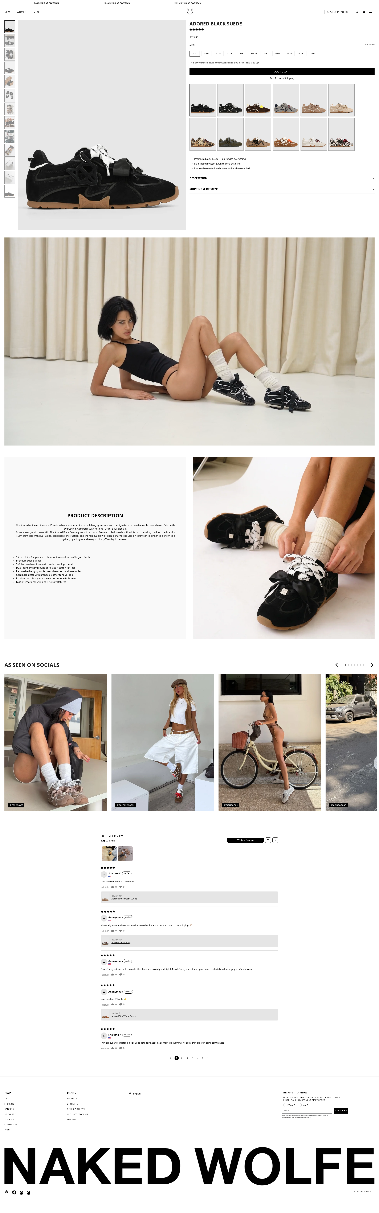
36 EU (195, 54)
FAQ (6, 1098)
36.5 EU (206, 53)
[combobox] (136, 1093)
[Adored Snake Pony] (203, 134)
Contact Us (10, 1124)
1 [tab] (345, 665)
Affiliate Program (77, 1114)
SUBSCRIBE (341, 1110)
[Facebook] (14, 1192)
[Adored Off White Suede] (341, 100)
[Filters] (268, 840)
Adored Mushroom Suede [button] (124, 898)
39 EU (266, 53)
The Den (71, 1119)
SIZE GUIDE (10, 1114)
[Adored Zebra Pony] (341, 134)
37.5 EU (230, 53)
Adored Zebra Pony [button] (120, 942)
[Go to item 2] (125, 853)
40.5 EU (301, 53)
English (137, 1093)
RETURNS (9, 1109)
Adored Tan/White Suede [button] (123, 1016)
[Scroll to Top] (373, 1196)
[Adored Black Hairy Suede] (230, 100)
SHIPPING (9, 1103)
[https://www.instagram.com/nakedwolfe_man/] (21, 1192)
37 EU (218, 53)
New (7, 12)
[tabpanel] (55, 742)
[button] (370, 12)
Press (7, 1129)
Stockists (72, 1103)
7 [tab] (363, 665)
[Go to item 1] (109, 853)
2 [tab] (348, 665)
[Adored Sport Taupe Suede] (258, 134)
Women (21, 12)
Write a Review (245, 840)
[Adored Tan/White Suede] (286, 134)
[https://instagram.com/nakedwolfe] (28, 1192)
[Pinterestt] (6, 1192)
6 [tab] (360, 665)
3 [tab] (351, 665)
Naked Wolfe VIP (76, 1109)
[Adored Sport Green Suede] (230, 134)
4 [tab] (354, 665)
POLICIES (9, 1119)
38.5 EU (254, 53)
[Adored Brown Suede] (258, 100)
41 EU (313, 53)
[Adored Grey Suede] (286, 100)
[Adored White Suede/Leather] (314, 134)
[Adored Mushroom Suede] (314, 100)
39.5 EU (277, 53)
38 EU (242, 53)
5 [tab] (357, 665)
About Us (72, 1098)
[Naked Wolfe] (189, 12)
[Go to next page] (208, 1058)
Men (36, 12)
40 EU (289, 53)
